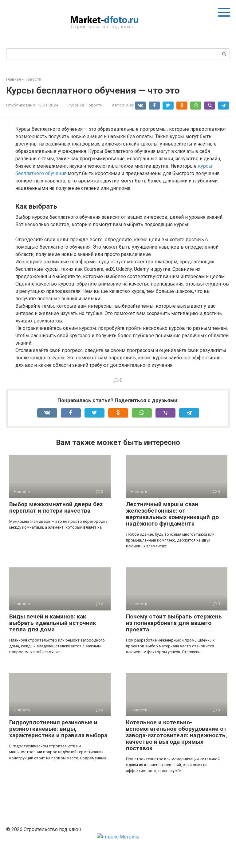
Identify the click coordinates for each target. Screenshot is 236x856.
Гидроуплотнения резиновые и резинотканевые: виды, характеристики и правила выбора (58, 729)
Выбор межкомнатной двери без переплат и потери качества (56, 507)
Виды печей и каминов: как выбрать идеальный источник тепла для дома (52, 623)
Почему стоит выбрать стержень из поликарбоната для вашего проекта (174, 623)
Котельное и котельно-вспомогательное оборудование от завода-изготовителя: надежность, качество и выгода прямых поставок (176, 735)
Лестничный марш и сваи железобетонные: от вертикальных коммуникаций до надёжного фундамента (172, 514)
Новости (94, 104)
